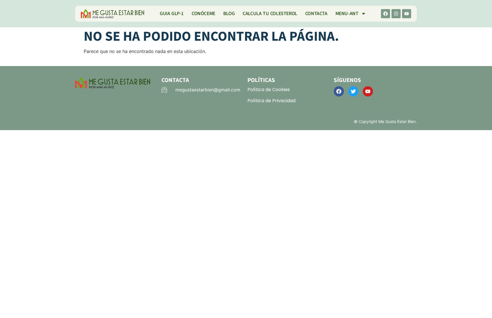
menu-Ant (346, 13)
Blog (229, 13)
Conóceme (203, 13)
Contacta (316, 13)
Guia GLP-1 (172, 13)
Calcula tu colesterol (270, 13)
